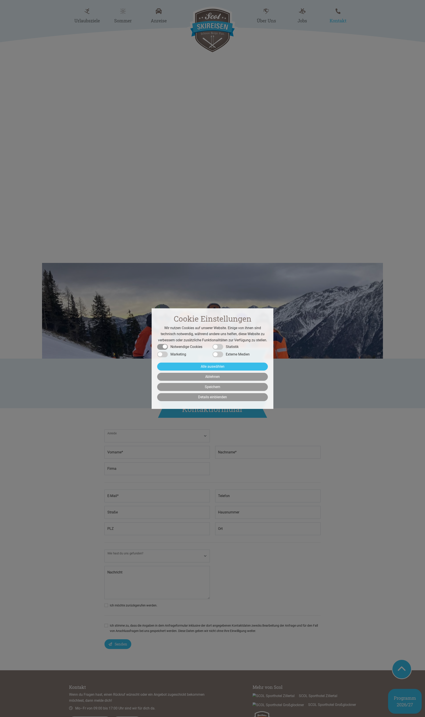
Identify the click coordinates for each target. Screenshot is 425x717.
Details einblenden (212, 397)
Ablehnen (212, 376)
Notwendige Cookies (186, 346)
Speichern (212, 387)
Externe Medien (238, 354)
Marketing (178, 354)
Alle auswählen (212, 366)
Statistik (232, 346)
